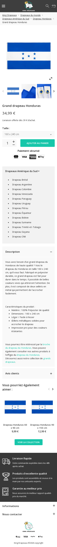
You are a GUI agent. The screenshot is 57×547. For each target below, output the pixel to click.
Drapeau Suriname (21, 222)
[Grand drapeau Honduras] (13, 91)
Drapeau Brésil (20, 179)
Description (12, 251)
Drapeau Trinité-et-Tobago (26, 227)
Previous (3, 91)
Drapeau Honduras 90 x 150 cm (42, 426)
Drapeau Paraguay (22, 198)
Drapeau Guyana (20, 231)
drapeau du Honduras (28, 354)
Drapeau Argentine (22, 184)
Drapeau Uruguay (21, 203)
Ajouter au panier (37, 143)
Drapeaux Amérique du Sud (15, 18)
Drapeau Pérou (20, 208)
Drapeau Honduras (42, 18)
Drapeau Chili (19, 236)
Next (54, 91)
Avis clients (12, 373)
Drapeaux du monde (30, 15)
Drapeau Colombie (21, 189)
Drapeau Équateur (21, 212)
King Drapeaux (9, 15)
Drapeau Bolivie (20, 217)
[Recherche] (48, 6)
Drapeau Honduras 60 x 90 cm (15, 426)
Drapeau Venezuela (22, 193)
